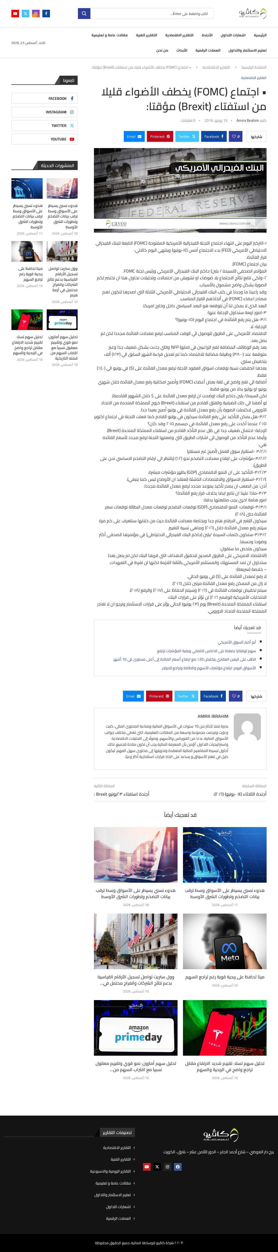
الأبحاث (181, 50)
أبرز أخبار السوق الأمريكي (237, 642)
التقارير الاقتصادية (179, 35)
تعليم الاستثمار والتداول (248, 50)
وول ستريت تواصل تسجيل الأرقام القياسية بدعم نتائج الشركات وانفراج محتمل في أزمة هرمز (62, 282)
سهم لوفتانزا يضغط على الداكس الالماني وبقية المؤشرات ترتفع (206, 650)
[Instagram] (36, 13)
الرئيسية (260, 35)
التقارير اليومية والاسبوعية (110, 1171)
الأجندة (207, 35)
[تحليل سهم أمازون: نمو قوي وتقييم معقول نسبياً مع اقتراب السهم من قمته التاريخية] (136, 1028)
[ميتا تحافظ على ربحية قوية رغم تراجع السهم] (225, 941)
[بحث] (84, 13)
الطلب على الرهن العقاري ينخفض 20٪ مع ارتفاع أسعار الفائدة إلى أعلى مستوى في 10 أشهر (184, 659)
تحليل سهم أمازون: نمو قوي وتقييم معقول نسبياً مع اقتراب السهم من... (136, 1066)
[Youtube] (15, 13)
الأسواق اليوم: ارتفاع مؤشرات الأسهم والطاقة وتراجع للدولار (209, 667)
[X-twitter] (157, 1167)
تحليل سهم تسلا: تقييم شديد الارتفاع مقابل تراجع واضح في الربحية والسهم (224, 1066)
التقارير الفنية (146, 35)
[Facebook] (46, 13)
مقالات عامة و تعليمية (109, 35)
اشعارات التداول (233, 35)
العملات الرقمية (207, 50)
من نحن (162, 50)
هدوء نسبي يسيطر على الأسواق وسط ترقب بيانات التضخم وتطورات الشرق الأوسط (136, 893)
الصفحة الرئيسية (254, 67)
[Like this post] (234, 136)
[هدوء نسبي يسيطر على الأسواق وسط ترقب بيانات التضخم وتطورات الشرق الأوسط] (136, 855)
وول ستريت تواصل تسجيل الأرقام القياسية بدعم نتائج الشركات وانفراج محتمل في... (135, 980)
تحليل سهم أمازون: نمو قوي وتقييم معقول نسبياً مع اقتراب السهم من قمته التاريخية (63, 347)
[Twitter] (25, 13)
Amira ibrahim (247, 120)
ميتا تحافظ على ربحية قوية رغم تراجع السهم (224, 977)
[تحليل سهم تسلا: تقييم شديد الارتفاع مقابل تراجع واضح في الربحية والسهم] (225, 1028)
